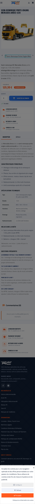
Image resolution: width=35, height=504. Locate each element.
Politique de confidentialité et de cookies (23, 500)
